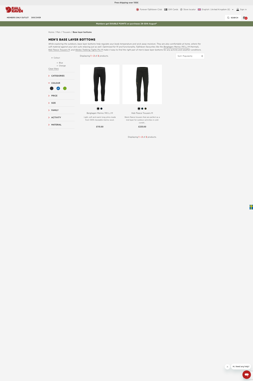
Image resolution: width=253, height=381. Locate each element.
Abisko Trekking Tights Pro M (89, 50)
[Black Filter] (51, 88)
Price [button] (54, 95)
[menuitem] (17, 17)
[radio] (98, 108)
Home (51, 32)
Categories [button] (58, 76)
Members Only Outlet (18, 17)
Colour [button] (55, 83)
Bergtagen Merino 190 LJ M (177, 46)
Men (58, 32)
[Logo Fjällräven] (14, 9)
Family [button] (55, 110)
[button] (244, 18)
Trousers (66, 32)
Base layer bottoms (82, 32)
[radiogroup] (100, 108)
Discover (36, 17)
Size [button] (53, 103)
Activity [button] (56, 117)
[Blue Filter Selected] (58, 88)
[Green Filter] (65, 88)
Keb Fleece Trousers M (59, 50)
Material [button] (56, 124)
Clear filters (53, 69)
